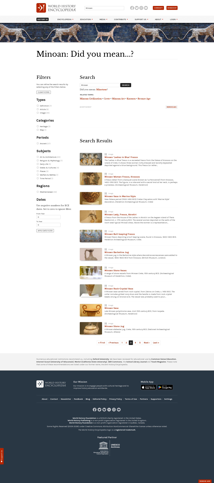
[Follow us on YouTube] (119, 411)
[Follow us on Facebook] (95, 411)
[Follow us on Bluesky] (104, 411)
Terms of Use (131, 399)
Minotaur (101, 89)
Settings (168, 399)
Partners (144, 399)
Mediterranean (48, 192)
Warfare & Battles (48, 175)
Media (102, 19)
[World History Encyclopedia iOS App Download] (148, 387)
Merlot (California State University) (91, 362)
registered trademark (125, 430)
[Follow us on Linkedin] (109, 411)
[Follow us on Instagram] (114, 411)
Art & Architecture (49, 157)
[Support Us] (2, 456)
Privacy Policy (115, 399)
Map (42, 130)
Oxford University (101, 359)
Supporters (156, 399)
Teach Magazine (158, 362)
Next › (147, 342)
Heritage (44, 126)
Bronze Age (144, 98)
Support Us (140, 19)
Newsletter (66, 399)
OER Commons (115, 362)
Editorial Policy (100, 399)
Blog (88, 399)
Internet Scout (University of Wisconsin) (55, 362)
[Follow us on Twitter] (100, 411)
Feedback (78, 399)
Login (173, 19)
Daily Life (45, 164)
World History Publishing (79, 420)
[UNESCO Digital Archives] (107, 448)
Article (44, 109)
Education (85, 19)
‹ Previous (113, 342)
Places (43, 171)
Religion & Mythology (51, 160)
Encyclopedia (64, 19)
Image (44, 113)
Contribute (120, 19)
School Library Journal (136, 362)
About (158, 19)
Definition (45, 106)
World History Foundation (84, 418)
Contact (54, 399)
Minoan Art (118, 98)
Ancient (45, 143)
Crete (107, 98)
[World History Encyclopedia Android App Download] (165, 387)
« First (101, 342)
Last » (156, 342)
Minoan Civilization (91, 98)
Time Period (46, 178)
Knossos (131, 98)
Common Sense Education (163, 359)
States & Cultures (49, 167)
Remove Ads (171, 107)
